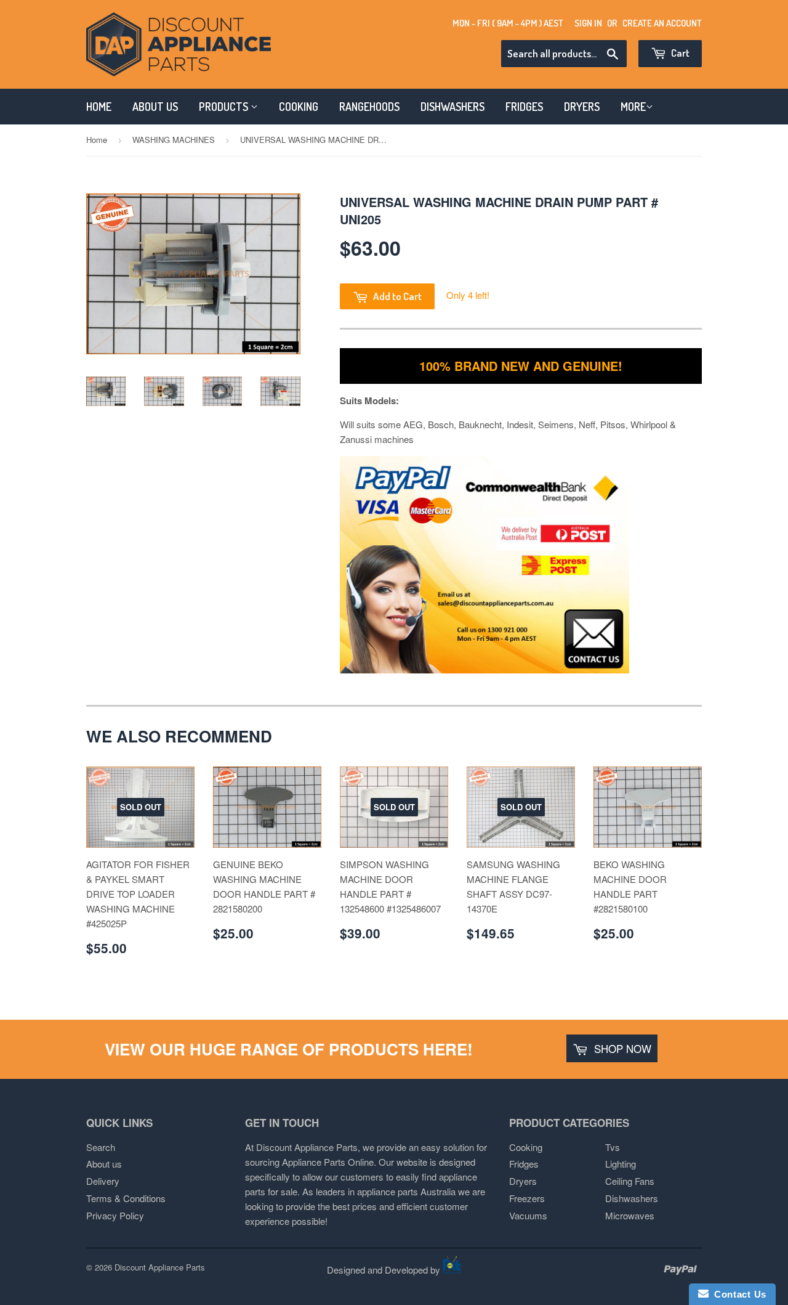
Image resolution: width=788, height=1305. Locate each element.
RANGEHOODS (369, 106)
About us (104, 1163)
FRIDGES (524, 106)
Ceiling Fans (629, 1180)
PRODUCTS (225, 106)
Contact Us (737, 1294)
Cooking (525, 1146)
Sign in (588, 23)
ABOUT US (155, 106)
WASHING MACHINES (173, 139)
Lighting (620, 1163)
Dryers (523, 1180)
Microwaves (629, 1215)
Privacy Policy (115, 1215)
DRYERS (582, 106)
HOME (98, 106)
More (633, 106)
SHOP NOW (621, 1048)
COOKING (298, 106)
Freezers (527, 1198)
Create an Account (662, 23)
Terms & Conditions (126, 1198)
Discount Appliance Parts (160, 1267)
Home (96, 139)
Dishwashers (631, 1198)
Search (100, 1146)
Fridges (524, 1163)
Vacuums (528, 1215)
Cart (679, 52)
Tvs (612, 1146)
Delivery (102, 1180)
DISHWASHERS (452, 106)
